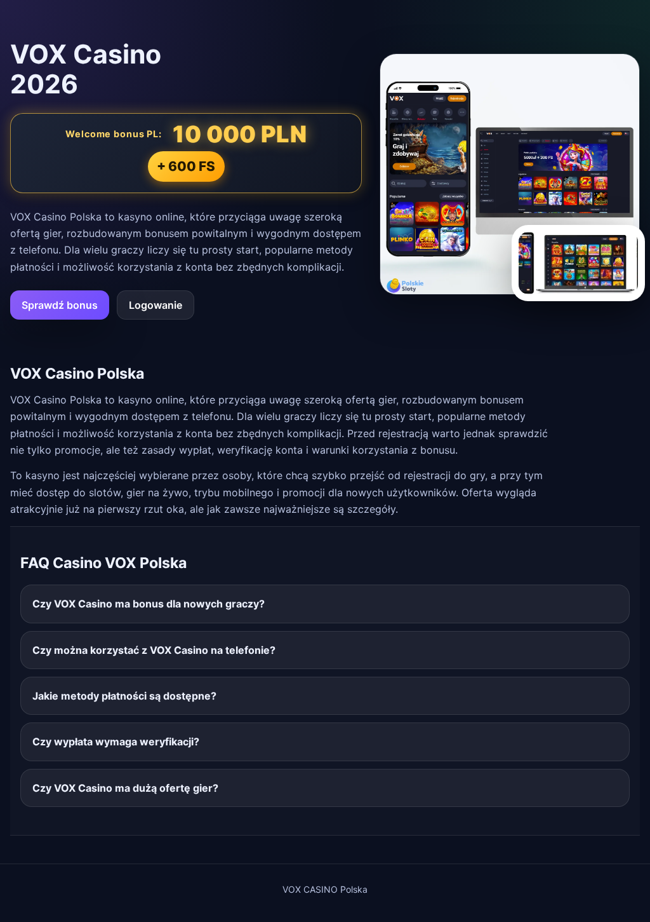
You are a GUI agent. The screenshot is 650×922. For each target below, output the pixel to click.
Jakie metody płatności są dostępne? (124, 695)
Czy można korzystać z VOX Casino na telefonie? (153, 650)
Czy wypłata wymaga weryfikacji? (115, 741)
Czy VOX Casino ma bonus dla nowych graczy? (148, 603)
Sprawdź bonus (60, 305)
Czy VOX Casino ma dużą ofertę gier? (125, 788)
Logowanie (155, 305)
